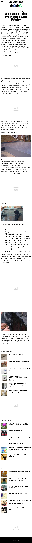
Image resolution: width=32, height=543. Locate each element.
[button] (2, 1)
